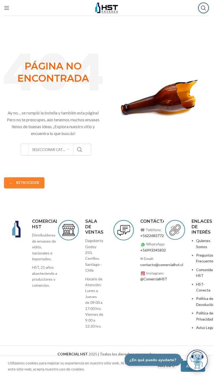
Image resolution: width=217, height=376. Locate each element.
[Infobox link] (79, 274)
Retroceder (24, 182)
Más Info (166, 366)
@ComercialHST (153, 279)
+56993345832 (153, 250)
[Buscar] (203, 8)
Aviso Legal (205, 327)
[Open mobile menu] (6, 8)
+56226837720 (153, 235)
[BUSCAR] (80, 149)
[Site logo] (106, 7)
